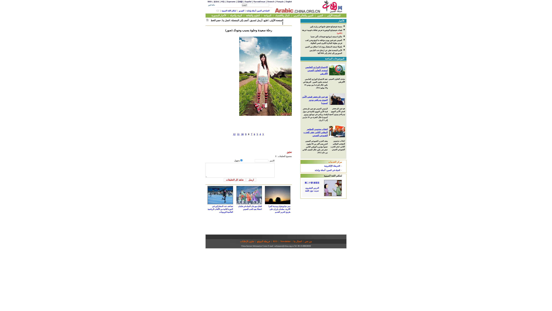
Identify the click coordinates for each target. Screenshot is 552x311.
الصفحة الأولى (276, 20)
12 (234, 134)
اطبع (266, 20)
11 (238, 134)
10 (242, 134)
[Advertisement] (323, 217)
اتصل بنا (226, 20)
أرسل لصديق (256, 20)
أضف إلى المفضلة (239, 20)
